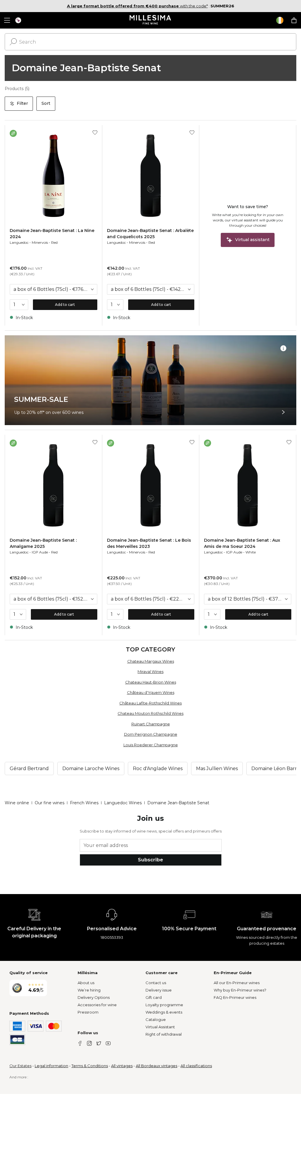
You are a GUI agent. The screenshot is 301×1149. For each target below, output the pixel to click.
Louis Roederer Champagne (150, 744)
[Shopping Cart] (293, 20)
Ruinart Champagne (150, 724)
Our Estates (20, 1065)
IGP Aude (40, 552)
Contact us (156, 982)
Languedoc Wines (123, 802)
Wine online (17, 802)
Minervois (40, 242)
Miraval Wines (150, 671)
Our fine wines (49, 802)
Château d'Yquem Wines (150, 692)
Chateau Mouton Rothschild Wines (150, 713)
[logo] (150, 20)
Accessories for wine (97, 1004)
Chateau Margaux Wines (150, 661)
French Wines (84, 802)
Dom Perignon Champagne (150, 734)
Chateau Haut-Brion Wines (150, 682)
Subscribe (150, 860)
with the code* (137, 6)
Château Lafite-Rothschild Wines (150, 703)
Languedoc (19, 242)
